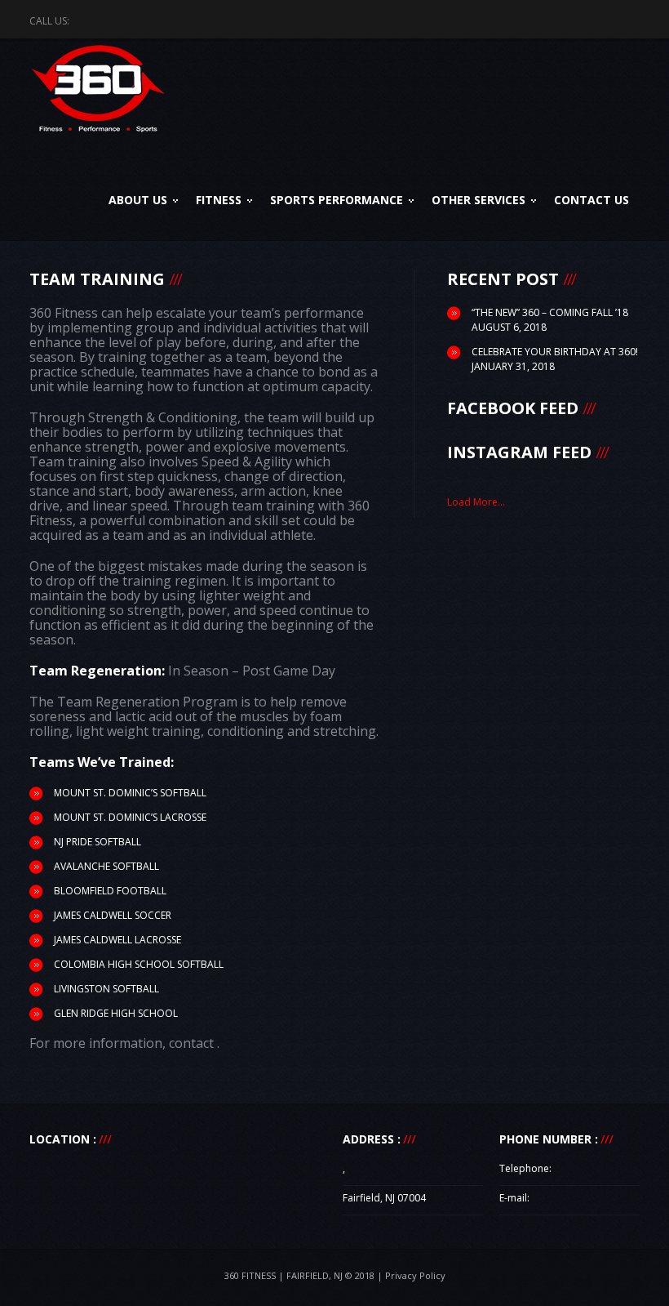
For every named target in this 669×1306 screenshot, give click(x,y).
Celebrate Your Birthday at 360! (555, 352)
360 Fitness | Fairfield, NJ (283, 1275)
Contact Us (591, 199)
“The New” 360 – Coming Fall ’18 (550, 312)
